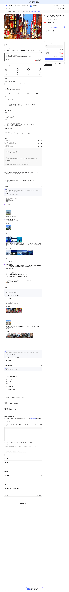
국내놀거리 (28, 11)
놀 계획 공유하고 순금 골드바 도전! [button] (20, 5)
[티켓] (12, 8)
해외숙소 (9, 11)
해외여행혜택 (33, 11)
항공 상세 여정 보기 (23, 83)
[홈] (6, 8)
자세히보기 (8, 181)
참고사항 (6, 484)
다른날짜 (39, 48)
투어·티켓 (19, 11)
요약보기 (39, 186)
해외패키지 (14, 11)
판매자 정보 (6, 479)
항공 (6, 11)
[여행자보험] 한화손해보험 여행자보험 (11, 488)
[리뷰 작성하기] (41, 492)
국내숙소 (23, 11)
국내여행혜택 (39, 11)
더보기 (7, 201)
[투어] (9, 8)
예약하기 (54, 58)
